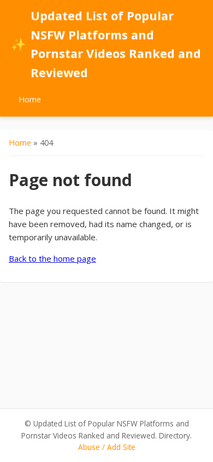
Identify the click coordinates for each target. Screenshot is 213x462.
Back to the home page (52, 258)
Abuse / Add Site (106, 447)
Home (30, 99)
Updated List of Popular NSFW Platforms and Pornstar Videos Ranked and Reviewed (106, 44)
